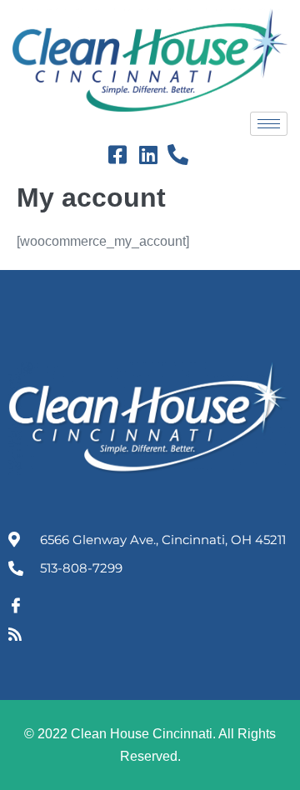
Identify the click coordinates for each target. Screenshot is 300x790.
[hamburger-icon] (269, 124)
